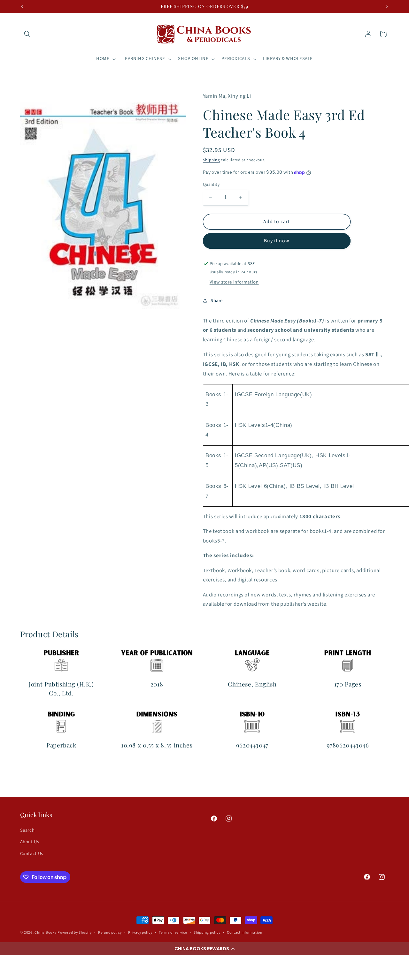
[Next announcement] (387, 6)
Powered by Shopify (74, 932)
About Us (29, 841)
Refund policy (110, 932)
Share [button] (217, 300)
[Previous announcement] (22, 6)
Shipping (211, 160)
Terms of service (173, 932)
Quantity (211, 184)
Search (27, 830)
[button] (204, 948)
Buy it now (276, 240)
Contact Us (31, 853)
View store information (234, 282)
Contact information (244, 932)
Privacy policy (140, 932)
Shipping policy (207, 932)
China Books (45, 932)
